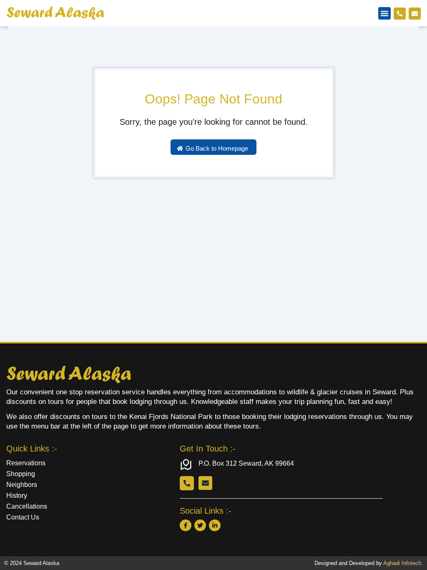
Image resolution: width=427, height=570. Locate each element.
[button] (384, 13)
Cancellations (26, 506)
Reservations (25, 463)
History (16, 495)
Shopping (20, 473)
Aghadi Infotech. (403, 563)
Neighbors (21, 484)
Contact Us (22, 517)
